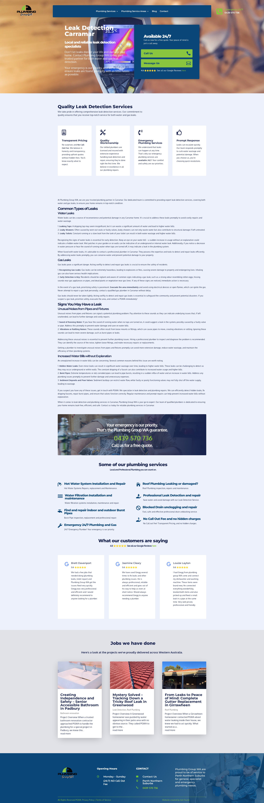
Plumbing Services (106, 11)
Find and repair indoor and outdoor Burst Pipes (94, 511)
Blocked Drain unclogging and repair (170, 507)
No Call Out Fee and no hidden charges (171, 519)
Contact (164, 11)
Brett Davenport (81, 563)
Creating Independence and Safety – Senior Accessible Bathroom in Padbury (79, 701)
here (184, 70)
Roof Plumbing (133, 710)
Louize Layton (181, 563)
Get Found (184, 800)
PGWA (78, 800)
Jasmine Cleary (131, 563)
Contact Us (150, 776)
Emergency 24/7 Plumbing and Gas (90, 525)
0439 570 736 (150, 787)
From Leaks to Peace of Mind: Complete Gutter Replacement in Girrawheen (183, 700)
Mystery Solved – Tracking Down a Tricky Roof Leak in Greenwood (130, 700)
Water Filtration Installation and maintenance (88, 497)
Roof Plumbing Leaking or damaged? (170, 484)
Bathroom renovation (69, 713)
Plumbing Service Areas (133, 11)
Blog (154, 11)
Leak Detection (119, 710)
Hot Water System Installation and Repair (95, 484)
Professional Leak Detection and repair (172, 495)
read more (65, 733)
